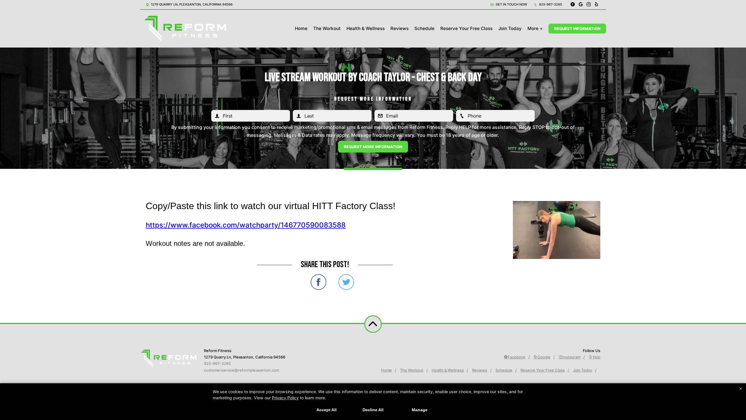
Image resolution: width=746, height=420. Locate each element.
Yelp (596, 357)
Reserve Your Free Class (466, 28)
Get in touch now (511, 4)
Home (301, 28)
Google (543, 357)
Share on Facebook (318, 282)
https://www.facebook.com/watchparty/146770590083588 (246, 225)
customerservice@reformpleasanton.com (241, 370)
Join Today (510, 28)
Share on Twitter (346, 282)
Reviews (399, 28)
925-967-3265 (550, 4)
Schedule (424, 28)
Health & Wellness (365, 28)
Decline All (373, 409)
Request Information (577, 28)
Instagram (571, 357)
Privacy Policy (285, 397)
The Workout (327, 28)
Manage (419, 409)
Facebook (516, 357)
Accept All (326, 409)
